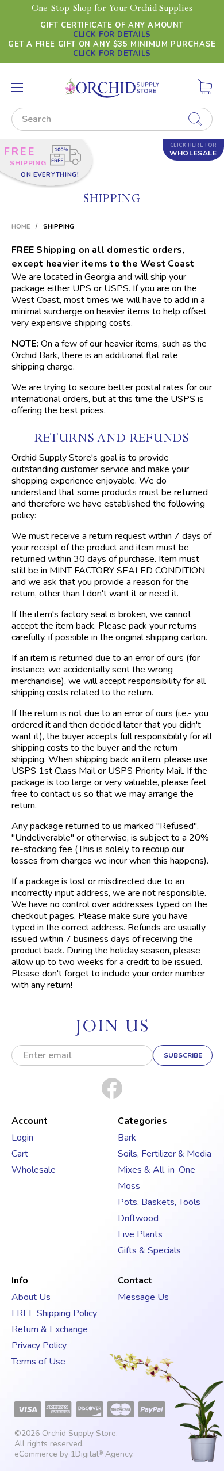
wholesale (193, 150)
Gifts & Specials (149, 1250)
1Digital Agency (101, 1454)
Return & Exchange (49, 1329)
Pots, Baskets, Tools (159, 1202)
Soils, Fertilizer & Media (164, 1153)
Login (22, 1137)
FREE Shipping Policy (54, 1313)
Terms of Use (38, 1361)
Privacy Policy (39, 1345)
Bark (127, 1137)
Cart (19, 1153)
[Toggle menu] (17, 87)
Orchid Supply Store (79, 1433)
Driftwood (138, 1218)
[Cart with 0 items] (205, 89)
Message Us (143, 1297)
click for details (112, 34)
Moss (129, 1186)
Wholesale (33, 1170)
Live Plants (140, 1234)
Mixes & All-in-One (156, 1170)
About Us (31, 1297)
